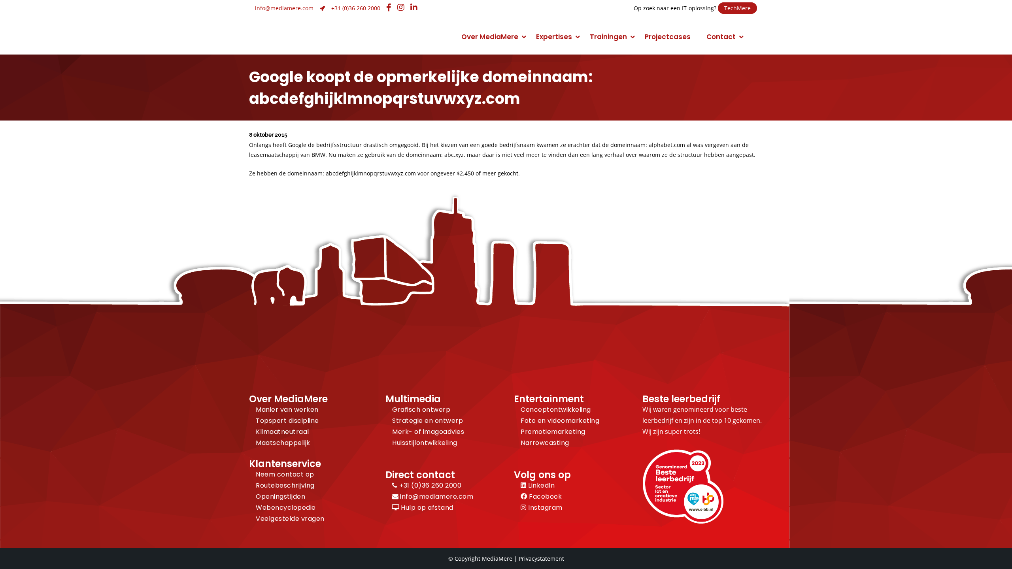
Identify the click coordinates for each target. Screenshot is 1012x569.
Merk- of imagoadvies (428, 431)
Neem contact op (285, 474)
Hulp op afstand (426, 507)
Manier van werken (287, 409)
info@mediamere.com (284, 8)
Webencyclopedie (286, 507)
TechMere (737, 8)
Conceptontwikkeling (556, 409)
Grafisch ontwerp (421, 409)
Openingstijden (280, 496)
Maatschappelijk (283, 442)
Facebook (544, 496)
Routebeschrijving (285, 485)
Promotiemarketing (553, 431)
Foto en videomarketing (560, 420)
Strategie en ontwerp (427, 420)
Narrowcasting (545, 442)
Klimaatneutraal (282, 431)
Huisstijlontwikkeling (424, 442)
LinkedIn (541, 485)
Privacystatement (541, 558)
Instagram (545, 507)
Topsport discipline (287, 420)
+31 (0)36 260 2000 (355, 8)
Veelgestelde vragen (290, 518)
